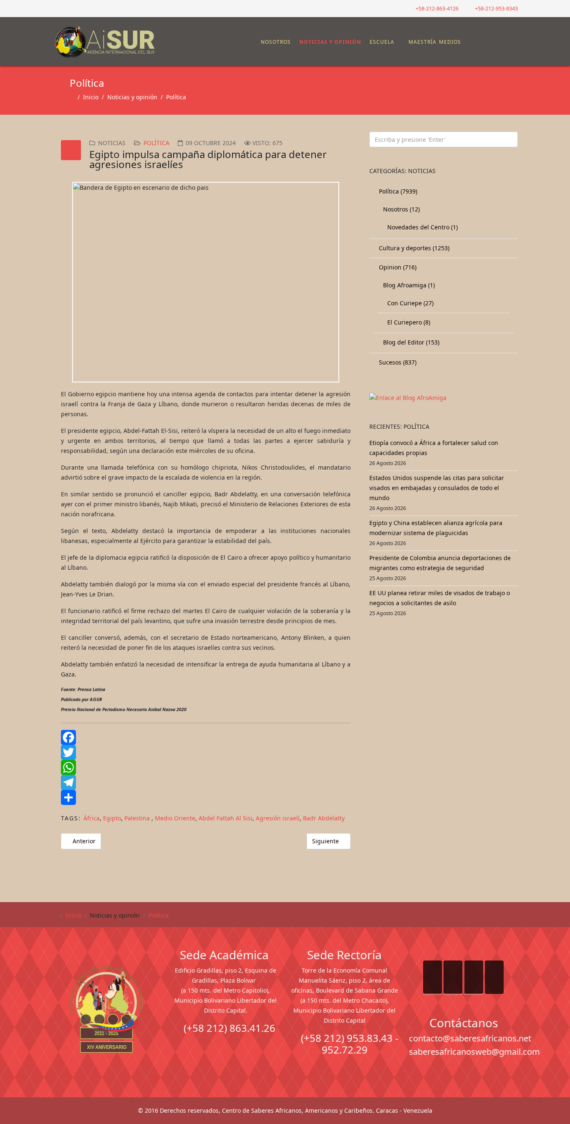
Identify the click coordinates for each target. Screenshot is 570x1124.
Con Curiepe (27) (410, 303)
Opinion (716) (396, 267)
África (91, 818)
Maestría (421, 41)
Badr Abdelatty (324, 818)
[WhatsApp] (206, 767)
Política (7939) (397, 191)
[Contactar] (490, 42)
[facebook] (55, 8)
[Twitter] (206, 752)
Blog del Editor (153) (410, 342)
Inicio (90, 97)
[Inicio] (256, 42)
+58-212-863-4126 (437, 8)
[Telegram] (206, 782)
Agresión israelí (278, 818)
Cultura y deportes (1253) (413, 248)
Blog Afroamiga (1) (408, 285)
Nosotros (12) (400, 209)
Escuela (382, 41)
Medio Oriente (175, 818)
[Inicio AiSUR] (106, 1009)
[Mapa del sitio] (484, 42)
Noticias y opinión (330, 41)
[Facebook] (206, 737)
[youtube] (76, 8)
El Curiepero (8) (408, 322)
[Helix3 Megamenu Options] (512, 37)
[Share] (206, 797)
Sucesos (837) (396, 362)
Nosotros (276, 41)
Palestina (137, 818)
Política (176, 97)
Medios (450, 41)
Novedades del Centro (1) (422, 227)
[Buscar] (497, 42)
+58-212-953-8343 (496, 8)
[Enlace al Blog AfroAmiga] (443, 398)
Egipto (112, 818)
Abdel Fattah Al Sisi (225, 818)
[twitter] (65, 8)
